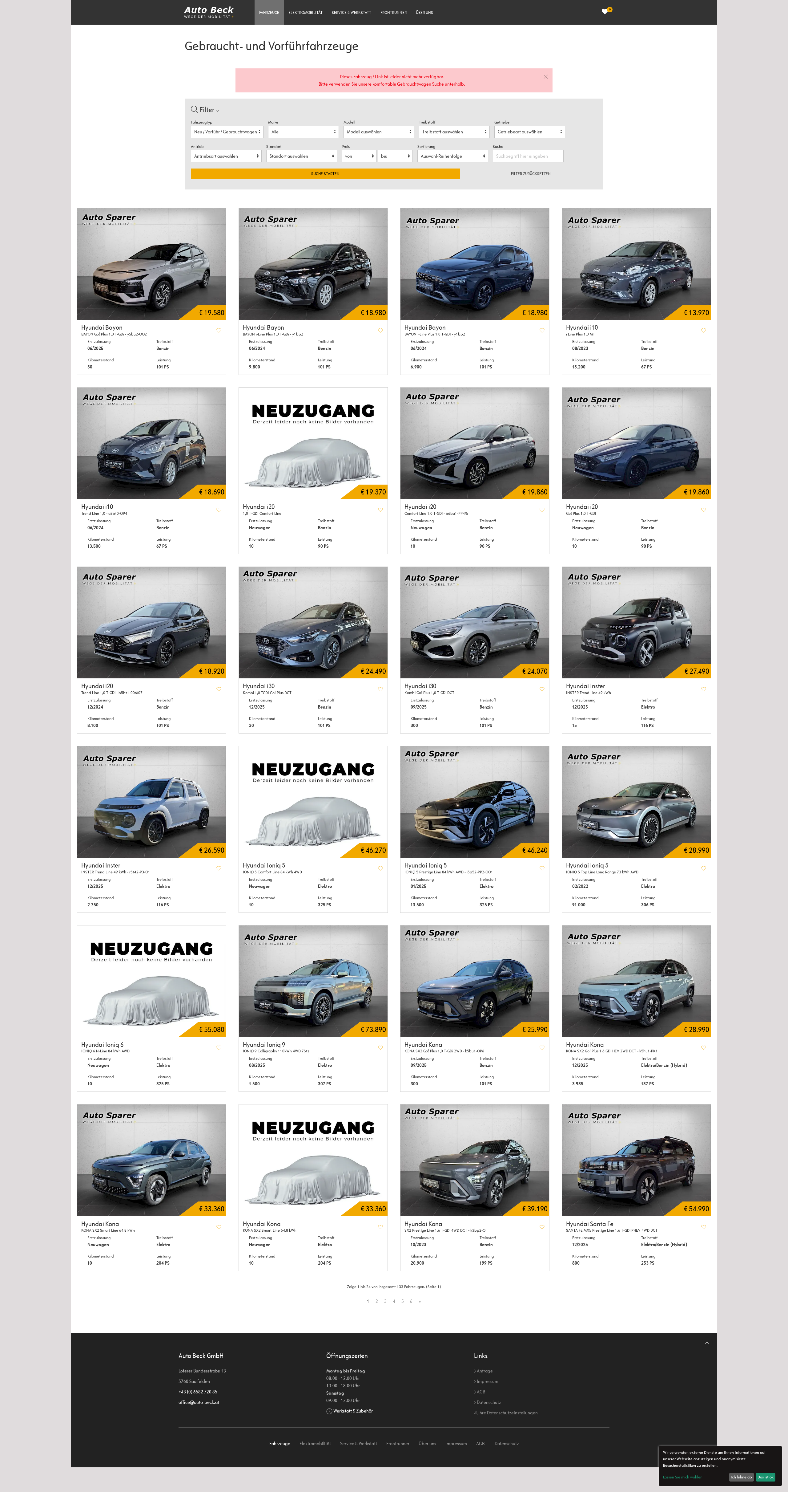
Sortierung (426, 146)
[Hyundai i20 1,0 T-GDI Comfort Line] (313, 443)
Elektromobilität (305, 12)
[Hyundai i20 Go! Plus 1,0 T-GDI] (636, 443)
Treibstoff (427, 122)
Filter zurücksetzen (531, 173)
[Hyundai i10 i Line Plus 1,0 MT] (636, 264)
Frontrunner (393, 12)
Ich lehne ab (741, 1477)
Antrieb (197, 146)
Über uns (424, 12)
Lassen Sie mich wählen (682, 1477)
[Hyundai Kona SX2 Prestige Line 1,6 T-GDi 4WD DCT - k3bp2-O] (474, 1160)
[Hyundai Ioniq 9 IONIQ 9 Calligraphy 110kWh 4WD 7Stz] (313, 981)
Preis (346, 146)
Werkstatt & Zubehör (353, 1411)
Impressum (487, 1381)
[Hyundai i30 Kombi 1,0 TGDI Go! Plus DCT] (313, 622)
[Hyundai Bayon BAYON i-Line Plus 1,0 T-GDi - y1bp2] (313, 264)
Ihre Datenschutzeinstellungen (507, 1413)
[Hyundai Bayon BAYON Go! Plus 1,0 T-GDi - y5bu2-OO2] (151, 264)
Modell (349, 122)
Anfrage (484, 1371)
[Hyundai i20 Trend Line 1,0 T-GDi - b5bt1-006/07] (151, 622)
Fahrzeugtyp (201, 122)
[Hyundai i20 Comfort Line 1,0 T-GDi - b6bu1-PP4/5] (474, 443)
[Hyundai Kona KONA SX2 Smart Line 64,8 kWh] (151, 1160)
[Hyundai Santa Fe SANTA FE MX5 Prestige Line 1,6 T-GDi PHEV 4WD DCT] (636, 1160)
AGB (480, 1392)
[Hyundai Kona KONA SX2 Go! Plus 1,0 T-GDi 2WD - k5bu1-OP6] (474, 981)
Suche (498, 146)
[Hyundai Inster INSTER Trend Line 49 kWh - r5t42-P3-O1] (151, 802)
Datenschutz (488, 1402)
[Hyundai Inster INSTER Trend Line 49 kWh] (636, 622)
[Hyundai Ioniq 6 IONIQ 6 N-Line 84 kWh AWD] (151, 981)
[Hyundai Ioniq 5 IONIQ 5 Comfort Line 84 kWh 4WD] (313, 802)
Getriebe (501, 122)
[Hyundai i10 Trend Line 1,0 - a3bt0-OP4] (151, 443)
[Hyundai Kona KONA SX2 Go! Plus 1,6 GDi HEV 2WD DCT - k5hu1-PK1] (636, 981)
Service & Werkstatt (351, 12)
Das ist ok (766, 1477)
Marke (273, 122)
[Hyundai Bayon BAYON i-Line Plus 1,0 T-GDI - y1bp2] (474, 264)
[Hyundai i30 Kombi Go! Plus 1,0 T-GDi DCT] (474, 622)
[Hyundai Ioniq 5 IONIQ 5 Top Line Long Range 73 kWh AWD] (636, 802)
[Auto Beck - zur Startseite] (209, 12)
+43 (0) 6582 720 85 (198, 1392)
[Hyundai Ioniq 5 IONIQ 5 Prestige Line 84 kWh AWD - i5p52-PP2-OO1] (474, 802)
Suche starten (325, 173)
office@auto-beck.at (199, 1402)
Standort (274, 146)
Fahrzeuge (269, 12)
